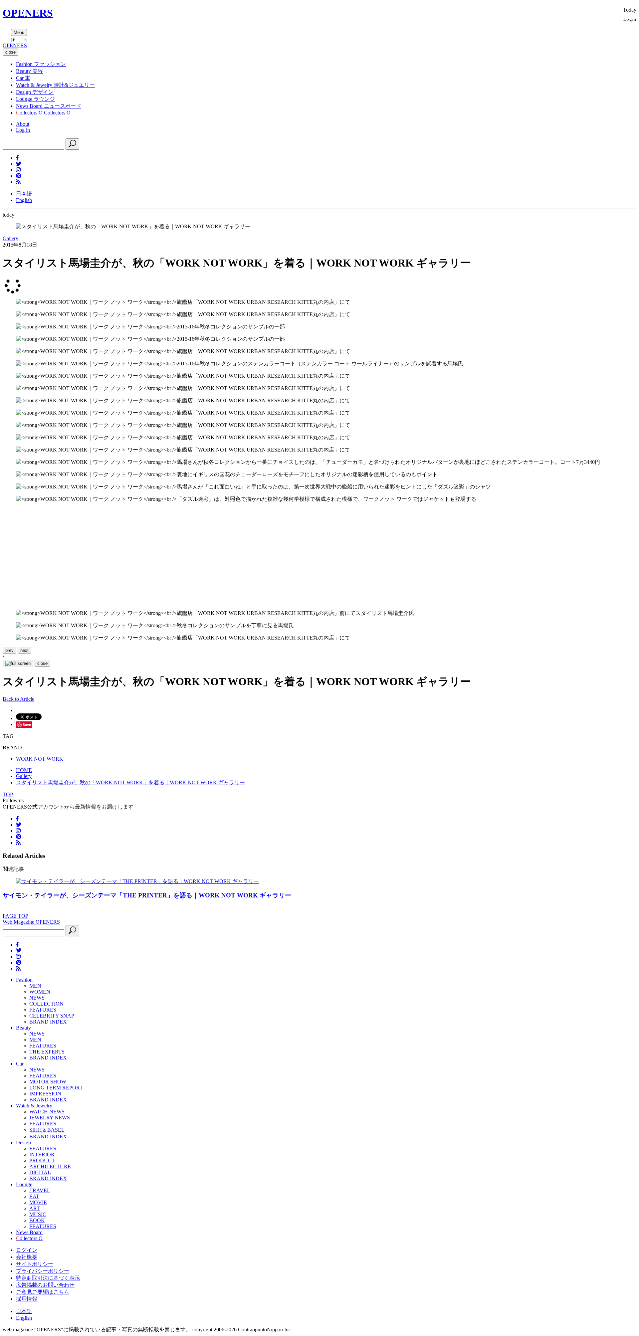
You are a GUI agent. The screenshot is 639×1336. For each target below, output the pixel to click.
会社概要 (26, 1257)
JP (13, 40)
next (24, 650)
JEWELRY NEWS (49, 1117)
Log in (23, 130)
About (22, 124)
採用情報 (26, 1299)
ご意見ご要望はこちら (42, 1292)
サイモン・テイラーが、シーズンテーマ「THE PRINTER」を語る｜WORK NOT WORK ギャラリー (147, 895)
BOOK (37, 1220)
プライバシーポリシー (42, 1271)
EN (24, 40)
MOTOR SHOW (47, 1081)
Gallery (10, 238)
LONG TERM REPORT (56, 1087)
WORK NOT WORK (39, 759)
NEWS (37, 998)
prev (9, 650)
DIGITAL (40, 1172)
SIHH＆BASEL (47, 1130)
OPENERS (28, 13)
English (24, 200)
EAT (34, 1196)
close (42, 663)
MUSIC (37, 1214)
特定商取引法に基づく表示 (48, 1278)
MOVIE (38, 1202)
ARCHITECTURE (50, 1166)
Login (629, 19)
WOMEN (39, 992)
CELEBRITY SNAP (51, 1016)
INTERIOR (42, 1154)
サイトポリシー (34, 1264)
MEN (35, 986)
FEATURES (42, 1010)
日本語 (24, 193)
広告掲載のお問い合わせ (45, 1285)
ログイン (26, 1250)
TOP (8, 794)
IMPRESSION (45, 1093)
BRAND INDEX (48, 1022)
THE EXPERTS (47, 1051)
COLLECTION (46, 1004)
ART (34, 1208)
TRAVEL (39, 1190)
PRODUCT (42, 1160)
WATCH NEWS (47, 1111)
